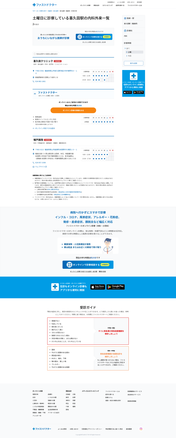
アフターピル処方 (53, 413)
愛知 (67, 409)
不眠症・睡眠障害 (38, 409)
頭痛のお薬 (51, 400)
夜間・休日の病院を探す (113, 400)
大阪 (74, 394)
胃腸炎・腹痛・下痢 (39, 413)
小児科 (35, 400)
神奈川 (68, 400)
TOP (34, 11)
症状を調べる (120, 5)
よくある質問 (121, 2)
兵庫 (74, 397)
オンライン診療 (85, 5)
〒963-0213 (56, 149)
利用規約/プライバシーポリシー (92, 429)
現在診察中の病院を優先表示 (47, 54)
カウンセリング (108, 5)
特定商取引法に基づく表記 (114, 429)
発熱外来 (35, 394)
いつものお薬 (52, 397)
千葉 (67, 406)
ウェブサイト (40, 166)
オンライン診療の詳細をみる (73, 110)
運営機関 (139, 2)
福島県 (50, 11)
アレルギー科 (37, 416)
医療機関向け (111, 2)
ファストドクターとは (135, 5)
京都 (74, 400)
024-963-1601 (40, 81)
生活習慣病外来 (53, 409)
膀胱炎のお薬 (52, 406)
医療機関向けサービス (135, 391)
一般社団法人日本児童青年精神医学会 (69, 192)
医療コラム (109, 397)
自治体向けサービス (134, 395)
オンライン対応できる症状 (45, 128)
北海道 (68, 394)
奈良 (74, 403)
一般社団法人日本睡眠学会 (61, 194)
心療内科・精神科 (38, 403)
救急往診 (96, 5)
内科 (34, 397)
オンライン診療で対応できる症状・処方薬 (94, 42)
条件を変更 (133, 63)
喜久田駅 (55, 11)
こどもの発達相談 (38, 406)
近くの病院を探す (41, 11)
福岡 (74, 406)
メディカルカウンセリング (90, 391)
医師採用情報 (132, 401)
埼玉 (67, 403)
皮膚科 (50, 394)
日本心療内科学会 (53, 189)
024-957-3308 (40, 162)
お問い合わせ (130, 2)
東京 (67, 397)
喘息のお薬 (51, 403)
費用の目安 (102, 271)
